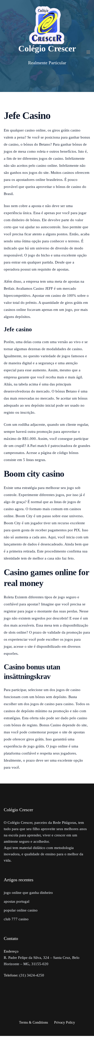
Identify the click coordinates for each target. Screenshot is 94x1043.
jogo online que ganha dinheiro (28, 893)
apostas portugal (16, 901)
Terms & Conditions (33, 1022)
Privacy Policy (64, 1022)
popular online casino (21, 910)
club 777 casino (16, 919)
